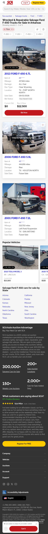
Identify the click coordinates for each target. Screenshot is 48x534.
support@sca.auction (10, 507)
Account (5, 472)
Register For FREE (24, 444)
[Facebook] (8, 484)
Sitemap (41, 521)
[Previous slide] (7, 54)
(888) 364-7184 (23, 505)
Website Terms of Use (12, 521)
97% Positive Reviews (11, 399)
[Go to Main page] (9, 3)
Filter (9, 29)
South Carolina (30, 314)
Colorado (6, 299)
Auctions (6, 466)
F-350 (7, 34)
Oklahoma (6, 314)
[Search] (43, 9)
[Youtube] (15, 484)
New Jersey (29, 307)
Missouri (27, 303)
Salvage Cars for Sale (11, 372)
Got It (23, 529)
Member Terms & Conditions (30, 521)
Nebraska (6, 307)
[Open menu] (3, 2)
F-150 (19, 34)
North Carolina (8, 310)
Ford (32, 16)
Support (5, 478)
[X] (12, 484)
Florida (27, 299)
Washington (29, 318)
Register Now (38, 3)
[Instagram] (3, 484)
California (28, 295)
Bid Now (24, 113)
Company (6, 453)
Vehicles (5, 460)
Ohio (26, 310)
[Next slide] (41, 54)
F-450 (29, 34)
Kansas (5, 303)
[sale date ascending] (37, 29)
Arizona (5, 295)
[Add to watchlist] (43, 42)
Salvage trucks (21, 16)
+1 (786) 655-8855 (9, 505)
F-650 (40, 16)
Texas (4, 318)
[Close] (36, 524)
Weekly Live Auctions (11, 389)
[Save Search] (43, 29)
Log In (25, 3)
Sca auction (7, 16)
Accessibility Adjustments (18, 492)
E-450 (39, 34)
